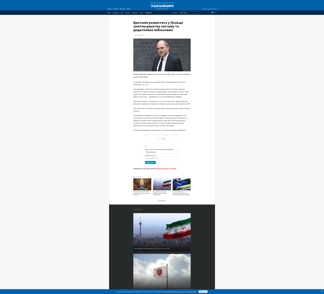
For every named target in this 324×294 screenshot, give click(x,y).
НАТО (153, 134)
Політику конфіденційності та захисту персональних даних (180, 291)
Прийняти (203, 291)
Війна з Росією (174, 134)
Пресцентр (122, 9)
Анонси (128, 9)
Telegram (158, 168)
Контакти (175, 13)
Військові (166, 134)
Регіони (127, 13)
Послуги (109, 9)
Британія (147, 134)
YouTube (173, 168)
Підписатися (150, 162)
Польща (159, 134)
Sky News (145, 85)
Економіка (116, 13)
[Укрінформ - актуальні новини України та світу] (162, 6)
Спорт (141, 13)
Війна (109, 13)
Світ (122, 13)
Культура (134, 13)
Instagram (165, 168)
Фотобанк (115, 9)
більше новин (162, 200)
